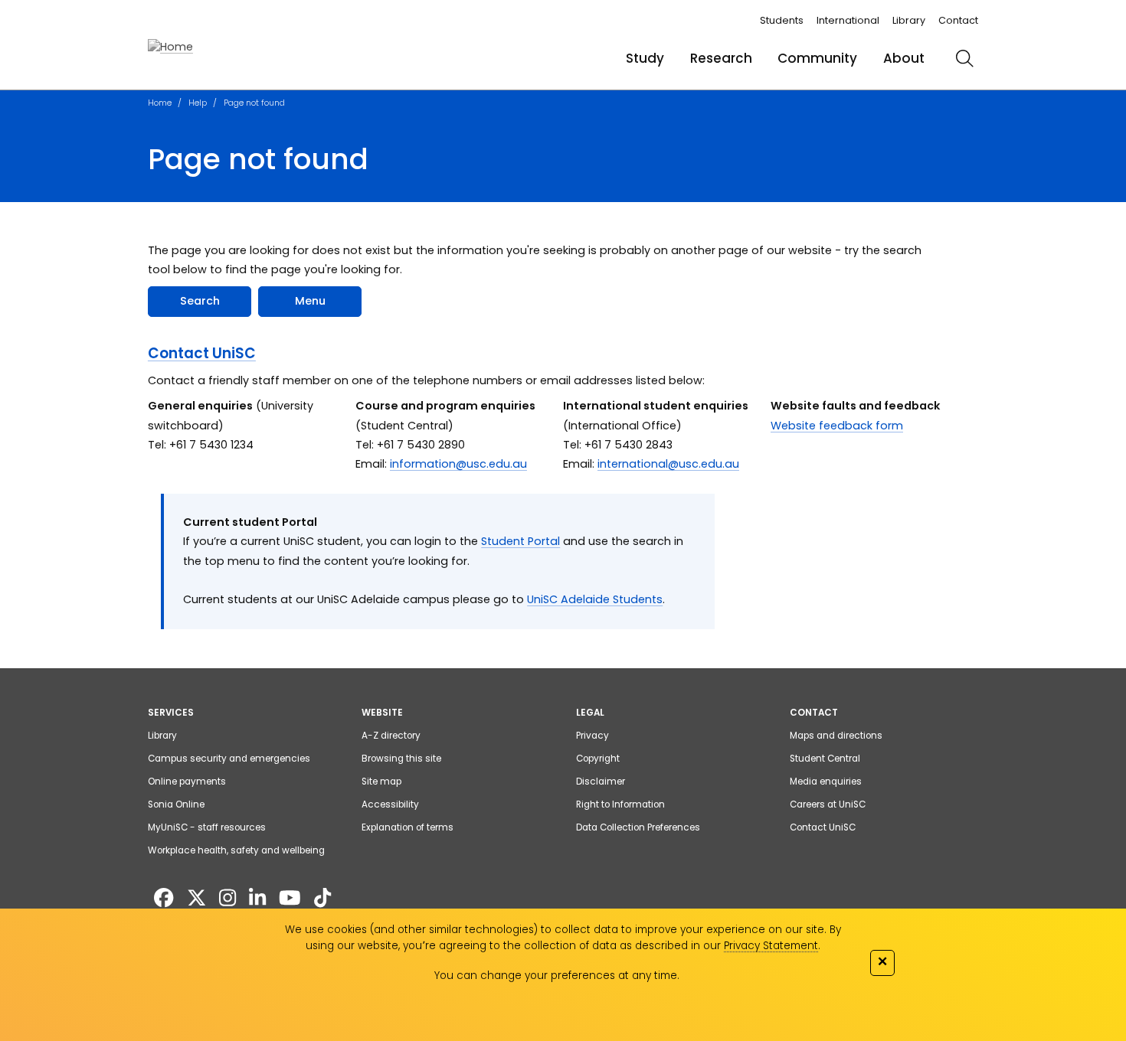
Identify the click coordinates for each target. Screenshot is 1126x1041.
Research (721, 58)
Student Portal (520, 541)
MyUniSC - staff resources (207, 827)
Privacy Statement (771, 945)
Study (645, 58)
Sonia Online (176, 804)
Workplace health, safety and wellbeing (236, 850)
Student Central (825, 758)
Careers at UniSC (828, 804)
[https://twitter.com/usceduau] (196, 898)
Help (197, 102)
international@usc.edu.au (668, 464)
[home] (170, 47)
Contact (958, 20)
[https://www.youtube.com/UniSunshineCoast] (290, 898)
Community (817, 58)
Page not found (254, 102)
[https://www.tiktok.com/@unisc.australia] (322, 898)
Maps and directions (836, 735)
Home (160, 102)
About (904, 58)
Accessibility (390, 804)
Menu (310, 300)
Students (782, 20)
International (848, 20)
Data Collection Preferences (638, 827)
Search (200, 300)
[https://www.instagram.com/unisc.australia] (227, 898)
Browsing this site (401, 758)
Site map (381, 781)
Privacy (592, 735)
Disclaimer (600, 781)
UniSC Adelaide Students (595, 599)
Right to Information (620, 804)
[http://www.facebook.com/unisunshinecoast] (163, 898)
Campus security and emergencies (229, 758)
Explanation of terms (407, 827)
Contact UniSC (202, 353)
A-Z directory (391, 735)
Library (908, 20)
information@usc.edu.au (458, 464)
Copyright (598, 758)
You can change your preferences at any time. (556, 975)
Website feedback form (837, 425)
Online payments (187, 781)
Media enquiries (826, 781)
